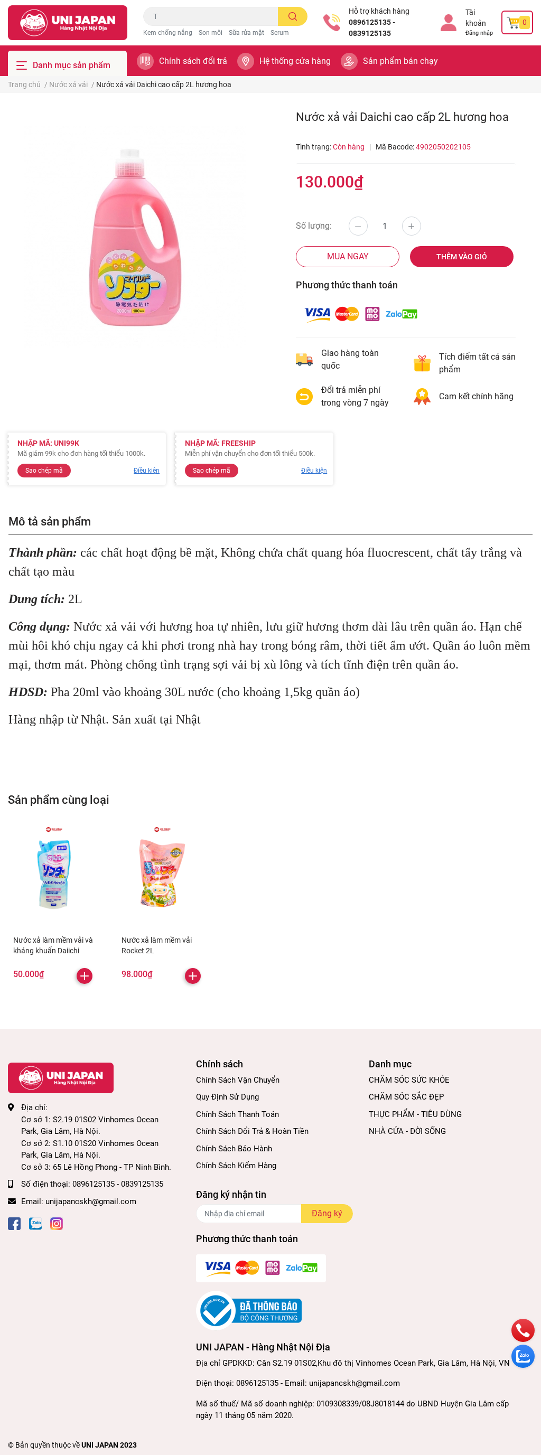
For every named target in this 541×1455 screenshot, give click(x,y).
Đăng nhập (479, 33)
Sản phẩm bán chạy (400, 61)
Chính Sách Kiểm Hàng (236, 1165)
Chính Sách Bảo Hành (234, 1148)
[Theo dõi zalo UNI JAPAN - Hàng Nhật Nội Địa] (35, 1222)
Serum (279, 32)
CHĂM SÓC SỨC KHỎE (409, 1080)
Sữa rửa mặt (246, 32)
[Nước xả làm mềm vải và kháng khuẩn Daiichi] (54, 871)
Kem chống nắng (167, 32)
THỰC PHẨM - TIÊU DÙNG (415, 1114)
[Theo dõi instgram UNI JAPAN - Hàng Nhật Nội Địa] (56, 1222)
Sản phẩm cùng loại (58, 799)
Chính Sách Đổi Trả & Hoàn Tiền (252, 1131)
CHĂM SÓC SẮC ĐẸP (406, 1097)
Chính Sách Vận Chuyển (237, 1080)
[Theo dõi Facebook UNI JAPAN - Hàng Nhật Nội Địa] (14, 1222)
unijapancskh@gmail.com (90, 1201)
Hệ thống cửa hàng (295, 61)
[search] (293, 16)
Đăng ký (327, 1213)
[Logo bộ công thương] (249, 1310)
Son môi (210, 32)
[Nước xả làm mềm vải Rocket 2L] (162, 871)
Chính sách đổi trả (193, 61)
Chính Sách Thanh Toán (237, 1114)
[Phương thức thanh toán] (361, 314)
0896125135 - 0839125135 (372, 27)
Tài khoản (475, 17)
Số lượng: (314, 226)
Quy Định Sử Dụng (227, 1097)
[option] (135, 237)
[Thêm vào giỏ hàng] (84, 976)
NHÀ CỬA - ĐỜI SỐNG (407, 1131)
